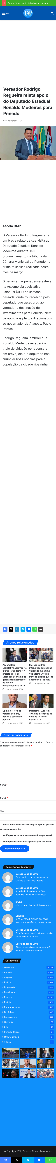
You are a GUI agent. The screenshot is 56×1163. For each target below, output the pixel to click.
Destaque (9, 967)
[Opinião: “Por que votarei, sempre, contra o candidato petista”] (14, 701)
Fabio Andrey (10, 1017)
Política (8, 982)
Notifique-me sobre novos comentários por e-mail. (28, 835)
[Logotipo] (28, 13)
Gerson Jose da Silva (27, 874)
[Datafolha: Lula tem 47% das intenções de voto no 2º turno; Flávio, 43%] (41, 701)
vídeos (7, 1042)
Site (2, 811)
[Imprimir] (40, 629)
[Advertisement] (28, 50)
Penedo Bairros (11, 1032)
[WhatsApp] (34, 629)
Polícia (7, 1002)
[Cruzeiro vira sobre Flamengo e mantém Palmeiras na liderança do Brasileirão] (28, 1053)
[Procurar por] (52, 14)
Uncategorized (11, 1037)
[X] (11, 629)
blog (6, 1027)
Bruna (19, 901)
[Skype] (23, 629)
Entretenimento (12, 1007)
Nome (3, 785)
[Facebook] (5, 629)
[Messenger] (28, 629)
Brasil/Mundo (10, 992)
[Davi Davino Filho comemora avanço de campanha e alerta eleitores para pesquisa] (28, 1073)
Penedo (8, 972)
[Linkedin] (17, 629)
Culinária (8, 1022)
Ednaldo (20, 915)
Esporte (8, 997)
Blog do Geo (10, 987)
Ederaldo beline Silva (27, 943)
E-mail (4, 798)
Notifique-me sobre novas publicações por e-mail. (28, 841)
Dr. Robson (9, 1012)
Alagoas (8, 977)
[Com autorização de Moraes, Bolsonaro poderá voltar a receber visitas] (10, 1073)
